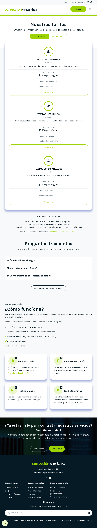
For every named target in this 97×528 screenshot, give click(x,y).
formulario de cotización (18, 373)
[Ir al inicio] (21, 9)
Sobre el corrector (57, 488)
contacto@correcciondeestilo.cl (74, 2)
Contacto (8, 497)
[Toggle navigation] (90, 9)
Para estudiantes (35, 497)
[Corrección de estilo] (48, 463)
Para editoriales (34, 491)
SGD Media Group (84, 520)
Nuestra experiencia (59, 483)
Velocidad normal (39, 36)
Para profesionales (35, 488)
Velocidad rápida (58, 36)
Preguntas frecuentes (14, 494)
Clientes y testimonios (59, 497)
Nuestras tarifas (11, 488)
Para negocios (34, 494)
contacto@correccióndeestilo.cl (63, 232)
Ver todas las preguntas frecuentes (48, 288)
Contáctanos (38, 449)
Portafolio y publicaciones (56, 492)
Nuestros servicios (36, 483)
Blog (7, 491)
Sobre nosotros (11, 483)
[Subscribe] (89, 513)
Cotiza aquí (78, 9)
